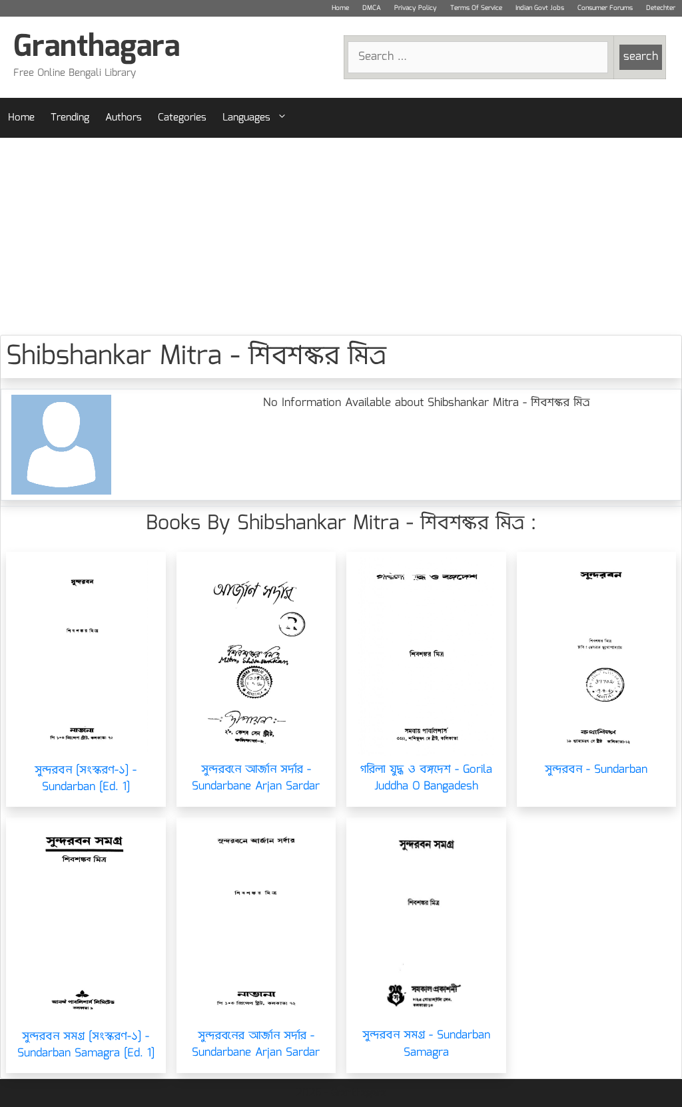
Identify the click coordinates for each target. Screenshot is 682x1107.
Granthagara (96, 47)
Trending (70, 118)
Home (340, 8)
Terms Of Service (476, 8)
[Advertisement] (341, 236)
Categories (182, 118)
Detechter (660, 8)
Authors (123, 118)
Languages (246, 118)
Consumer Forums (605, 8)
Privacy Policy (415, 8)
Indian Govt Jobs (539, 8)
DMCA (371, 8)
